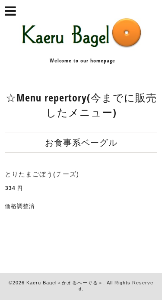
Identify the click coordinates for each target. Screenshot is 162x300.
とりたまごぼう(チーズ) (42, 174)
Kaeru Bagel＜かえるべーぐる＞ (64, 282)
